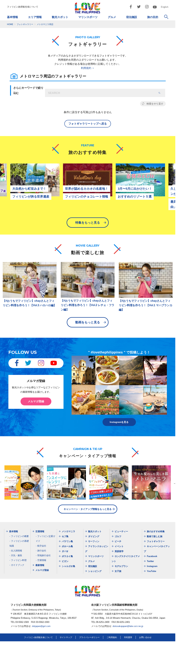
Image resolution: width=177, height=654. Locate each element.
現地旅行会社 (44, 555)
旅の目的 (152, 17)
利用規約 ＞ (87, 67)
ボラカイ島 (67, 556)
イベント (119, 546)
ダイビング (93, 536)
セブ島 (65, 536)
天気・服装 (16, 555)
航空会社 (41, 546)
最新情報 (39, 565)
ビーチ (118, 541)
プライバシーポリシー (89, 637)
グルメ (112, 17)
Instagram (152, 566)
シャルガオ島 (68, 566)
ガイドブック (17, 565)
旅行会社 (41, 550)
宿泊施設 (131, 17)
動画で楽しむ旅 (154, 536)
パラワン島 (67, 541)
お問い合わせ (145, 637)
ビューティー (121, 531)
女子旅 (118, 571)
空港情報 (41, 560)
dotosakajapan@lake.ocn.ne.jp (128, 626)
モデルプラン (121, 566)
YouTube (151, 571)
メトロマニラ (68, 531)
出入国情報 (16, 550)
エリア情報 (35, 17)
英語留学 (119, 551)
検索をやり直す (155, 103)
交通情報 (39, 531)
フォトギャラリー (156, 541)
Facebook (152, 556)
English (164, 7)
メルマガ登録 (36, 401)
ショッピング (95, 571)
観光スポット (60, 17)
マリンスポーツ (88, 17)
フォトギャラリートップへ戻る (87, 123)
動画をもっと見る (87, 322)
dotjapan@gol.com (41, 626)
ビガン (65, 561)
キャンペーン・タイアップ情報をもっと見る (88, 509)
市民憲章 (128, 637)
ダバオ (65, 551)
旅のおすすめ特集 (156, 531)
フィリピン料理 (19, 560)
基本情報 (12, 17)
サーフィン (93, 541)
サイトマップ (66, 637)
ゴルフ (118, 536)
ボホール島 (67, 546)
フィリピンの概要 (20, 536)
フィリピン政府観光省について (22, 6)
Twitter (150, 561)
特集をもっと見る (87, 222)
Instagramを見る (119, 422)
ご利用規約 (112, 637)
